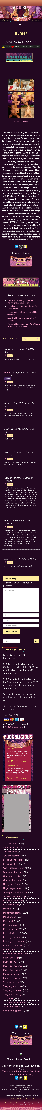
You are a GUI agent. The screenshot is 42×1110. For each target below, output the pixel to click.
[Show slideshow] (21, 122)
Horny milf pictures (12, 884)
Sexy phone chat (11, 982)
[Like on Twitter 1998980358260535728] (17, 761)
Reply (10, 356)
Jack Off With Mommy (14, 896)
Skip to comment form (30, 339)
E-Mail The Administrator (10, 1103)
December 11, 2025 (12, 748)
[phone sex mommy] (14, 85)
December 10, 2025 (12, 765)
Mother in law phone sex (15, 953)
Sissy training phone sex (14, 1002)
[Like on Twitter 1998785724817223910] (17, 778)
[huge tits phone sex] (27, 98)
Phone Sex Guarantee (26, 1099)
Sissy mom (8, 998)
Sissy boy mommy (12, 986)
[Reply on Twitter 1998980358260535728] (8, 761)
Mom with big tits (11, 933)
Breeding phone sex (12, 859)
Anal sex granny (11, 851)
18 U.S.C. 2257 (15, 1099)
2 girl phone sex (10, 843)
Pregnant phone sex (13, 978)
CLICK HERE (21, 1042)
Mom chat (8, 921)
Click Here (21, 264)
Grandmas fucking (12, 876)
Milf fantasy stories (12, 912)
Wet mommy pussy (12, 1010)
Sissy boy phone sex (13, 990)
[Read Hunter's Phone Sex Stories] (21, 280)
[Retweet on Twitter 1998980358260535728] (12, 761)
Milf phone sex (10, 916)
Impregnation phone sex (15, 892)
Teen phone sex (10, 1006)
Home (8, 1099)
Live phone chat (11, 904)
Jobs (34, 1099)
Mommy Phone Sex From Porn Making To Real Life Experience (23, 325)
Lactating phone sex (13, 900)
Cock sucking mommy (14, 868)
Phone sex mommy (12, 965)
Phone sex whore (11, 970)
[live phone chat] (14, 111)
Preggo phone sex (11, 974)
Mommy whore (10, 949)
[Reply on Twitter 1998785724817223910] (8, 778)
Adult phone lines (11, 847)
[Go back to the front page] (21, 14)
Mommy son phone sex (14, 941)
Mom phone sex (11, 929)
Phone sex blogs (11, 957)
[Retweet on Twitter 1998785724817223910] (12, 778)
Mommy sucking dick (13, 945)
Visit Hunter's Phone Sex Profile (17, 1071)
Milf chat (7, 908)
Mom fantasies (10, 925)
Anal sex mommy (11, 855)
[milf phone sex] (27, 85)
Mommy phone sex (12, 937)
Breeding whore (11, 863)
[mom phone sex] (14, 98)
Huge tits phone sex (12, 888)
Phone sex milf (10, 961)
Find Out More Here (14, 727)
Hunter (7, 372)
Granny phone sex (12, 880)
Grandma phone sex (13, 872)
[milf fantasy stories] (27, 111)
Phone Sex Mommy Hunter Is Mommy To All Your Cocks (20, 301)
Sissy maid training (12, 994)
